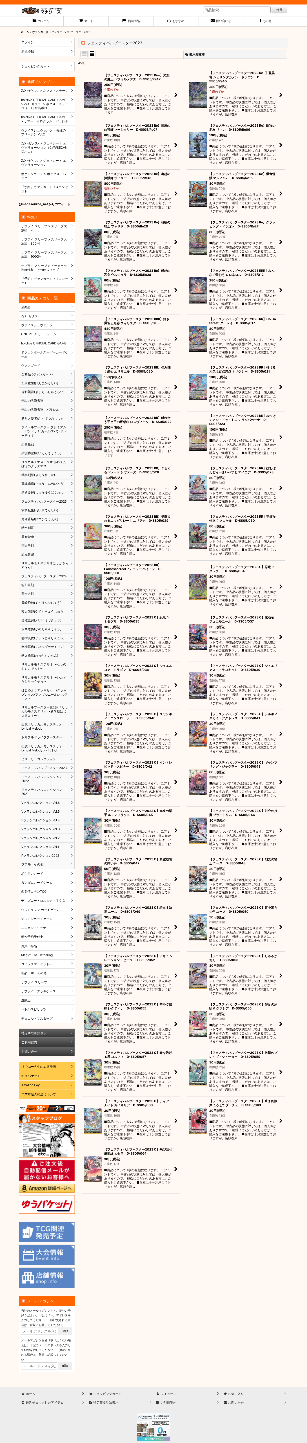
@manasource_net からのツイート (45, 204)
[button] (265, 21)
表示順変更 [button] (197, 54)
